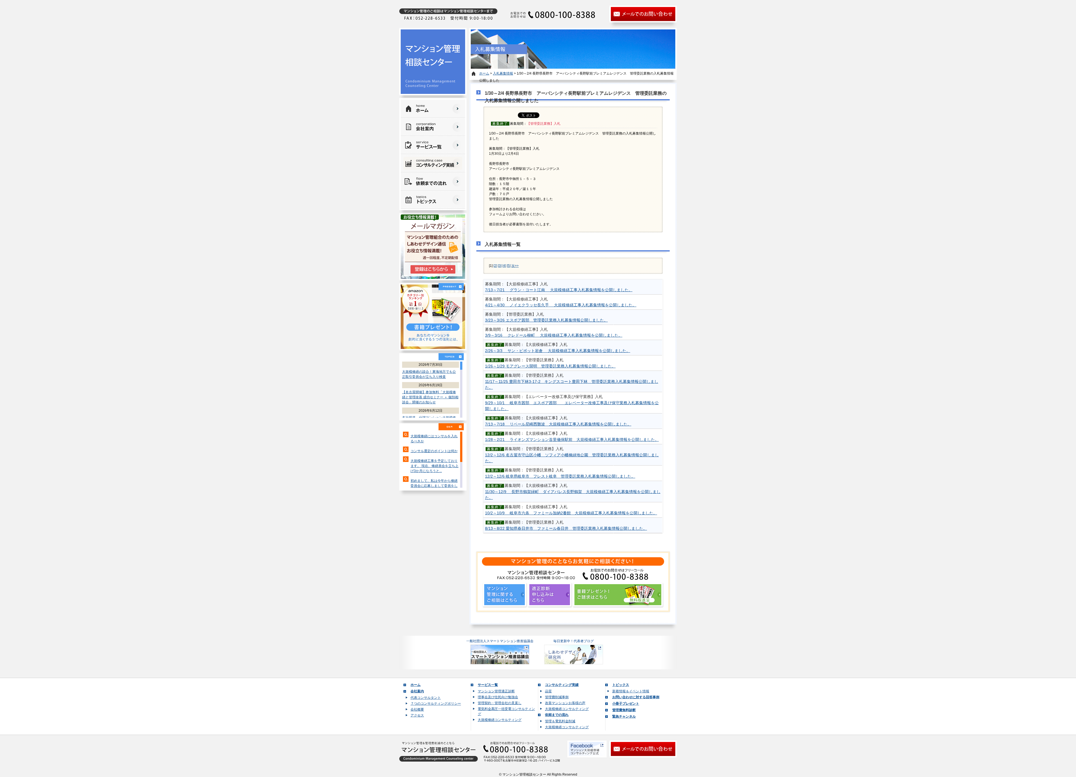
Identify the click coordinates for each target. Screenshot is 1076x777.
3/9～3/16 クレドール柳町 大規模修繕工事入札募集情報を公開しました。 (553, 335)
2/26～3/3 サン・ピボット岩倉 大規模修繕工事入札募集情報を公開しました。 (557, 350)
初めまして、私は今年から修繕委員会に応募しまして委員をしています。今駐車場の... (434, 486)
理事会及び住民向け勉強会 (498, 697)
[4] (504, 266)
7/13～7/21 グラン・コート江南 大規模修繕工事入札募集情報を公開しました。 (558, 290)
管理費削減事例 (557, 697)
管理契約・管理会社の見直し (499, 703)
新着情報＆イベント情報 (630, 691)
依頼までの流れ (557, 715)
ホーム (484, 73)
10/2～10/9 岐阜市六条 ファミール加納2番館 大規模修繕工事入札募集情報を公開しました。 (571, 513)
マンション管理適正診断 (496, 691)
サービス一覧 (488, 685)
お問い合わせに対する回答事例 (635, 697)
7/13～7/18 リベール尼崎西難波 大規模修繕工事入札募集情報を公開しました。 (558, 424)
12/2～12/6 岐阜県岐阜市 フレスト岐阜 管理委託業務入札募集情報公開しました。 (560, 476)
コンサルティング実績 (562, 685)
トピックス (620, 685)
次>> (515, 266)
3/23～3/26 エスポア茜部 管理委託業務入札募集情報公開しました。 (546, 320)
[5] (509, 266)
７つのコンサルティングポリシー (436, 704)
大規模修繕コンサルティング (499, 720)
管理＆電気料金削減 (560, 721)
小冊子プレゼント (625, 704)
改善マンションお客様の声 (565, 703)
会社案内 (417, 691)
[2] (495, 266)
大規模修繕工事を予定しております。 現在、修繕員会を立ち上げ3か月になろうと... (434, 466)
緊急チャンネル (624, 716)
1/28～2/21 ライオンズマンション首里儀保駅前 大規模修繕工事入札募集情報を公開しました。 (572, 439)
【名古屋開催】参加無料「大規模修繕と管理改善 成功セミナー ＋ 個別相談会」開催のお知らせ (430, 397)
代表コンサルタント (426, 698)
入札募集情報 (503, 73)
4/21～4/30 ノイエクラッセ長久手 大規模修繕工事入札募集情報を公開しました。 (560, 305)
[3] (500, 266)
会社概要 (417, 709)
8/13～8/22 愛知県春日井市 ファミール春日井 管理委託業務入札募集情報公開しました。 (566, 528)
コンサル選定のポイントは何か (434, 451)
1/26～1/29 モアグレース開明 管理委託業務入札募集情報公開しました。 (550, 366)
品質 (548, 691)
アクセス (417, 715)
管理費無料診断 (624, 710)
